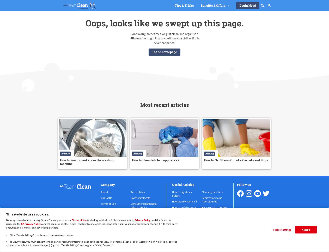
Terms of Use (79, 219)
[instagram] (249, 193)
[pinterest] (266, 193)
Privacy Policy (142, 219)
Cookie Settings (282, 229)
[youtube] (257, 193)
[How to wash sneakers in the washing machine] (92, 143)
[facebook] (240, 193)
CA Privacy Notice (31, 223)
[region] (164, 230)
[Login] (269, 5)
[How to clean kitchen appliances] (164, 143)
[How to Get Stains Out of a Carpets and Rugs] (236, 143)
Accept (306, 229)
